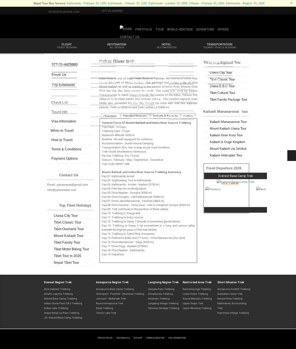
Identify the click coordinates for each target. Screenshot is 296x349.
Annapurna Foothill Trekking (233, 289)
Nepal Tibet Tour (66, 262)
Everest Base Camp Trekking (60, 298)
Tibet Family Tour (67, 242)
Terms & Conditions (65, 149)
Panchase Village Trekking (233, 313)
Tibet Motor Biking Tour (71, 249)
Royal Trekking (104, 308)
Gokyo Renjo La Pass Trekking (61, 313)
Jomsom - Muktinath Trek (111, 298)
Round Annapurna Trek (109, 303)
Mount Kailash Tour (68, 236)
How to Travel (61, 140)
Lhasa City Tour (66, 215)
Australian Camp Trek (229, 294)
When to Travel (62, 130)
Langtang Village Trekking (163, 303)
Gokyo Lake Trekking (56, 308)
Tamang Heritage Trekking (163, 308)
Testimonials (123, 338)
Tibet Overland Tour (69, 229)
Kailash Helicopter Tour (226, 155)
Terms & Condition (155, 338)
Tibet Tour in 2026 (67, 256)
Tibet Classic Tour (67, 222)
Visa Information (177, 338)
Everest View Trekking (229, 298)
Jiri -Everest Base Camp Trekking (63, 317)
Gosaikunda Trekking (160, 294)
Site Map (137, 338)
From (227, 183)
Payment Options (64, 158)
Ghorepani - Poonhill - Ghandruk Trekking (120, 294)
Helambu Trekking (159, 298)
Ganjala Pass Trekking (161, 289)
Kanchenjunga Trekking (197, 289)
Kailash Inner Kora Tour (226, 135)
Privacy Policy (105, 338)
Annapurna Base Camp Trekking (115, 289)
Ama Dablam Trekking (57, 289)
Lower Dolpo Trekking (195, 294)
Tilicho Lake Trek (106, 313)
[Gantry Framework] (70, 333)
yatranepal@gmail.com (63, 11)
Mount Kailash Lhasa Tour (228, 128)
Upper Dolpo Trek (193, 303)
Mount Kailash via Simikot (228, 148)
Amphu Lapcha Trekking (58, 294)
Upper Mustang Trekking (197, 308)
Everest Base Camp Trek (235, 176)
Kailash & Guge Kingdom (227, 142)
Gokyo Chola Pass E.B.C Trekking (63, 303)
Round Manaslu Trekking (197, 298)
